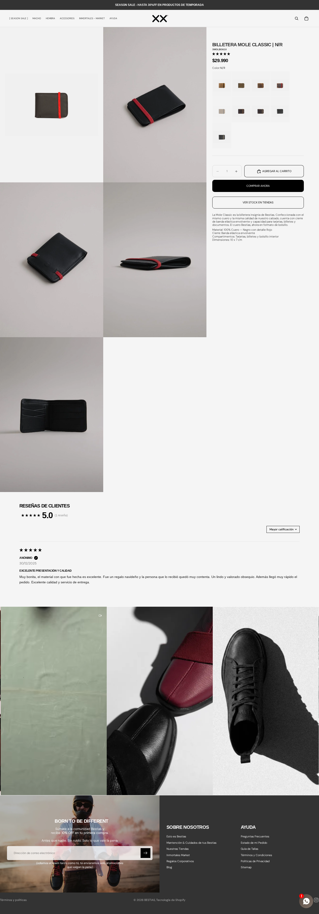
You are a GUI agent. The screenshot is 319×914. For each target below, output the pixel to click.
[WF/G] (221, 109)
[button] (221, 54)
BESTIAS (149, 900)
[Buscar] (296, 18)
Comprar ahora (258, 186)
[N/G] (280, 109)
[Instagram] (316, 900)
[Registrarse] (145, 853)
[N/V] (221, 135)
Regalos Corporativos (180, 861)
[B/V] (260, 109)
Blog (169, 867)
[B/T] (241, 109)
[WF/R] (280, 84)
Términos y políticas (13, 900)
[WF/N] (221, 84)
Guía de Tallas (249, 849)
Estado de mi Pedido (254, 843)
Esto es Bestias (176, 837)
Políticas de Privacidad (255, 861)
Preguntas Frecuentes (255, 837)
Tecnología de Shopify (170, 900)
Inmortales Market (178, 855)
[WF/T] (260, 84)
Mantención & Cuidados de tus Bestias (191, 843)
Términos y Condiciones (256, 855)
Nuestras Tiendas (178, 849)
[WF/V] (241, 84)
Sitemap (246, 867)
